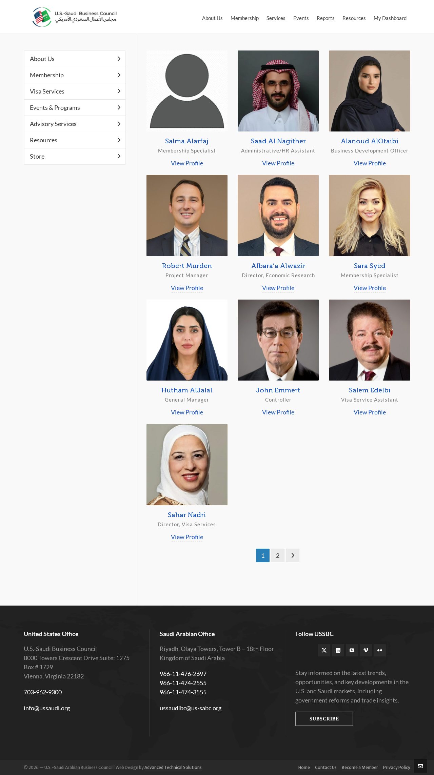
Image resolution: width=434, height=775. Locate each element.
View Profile (187, 163)
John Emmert (278, 390)
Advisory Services (53, 123)
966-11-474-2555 (183, 683)
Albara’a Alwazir (278, 265)
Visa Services (47, 91)
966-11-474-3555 (183, 692)
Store (37, 156)
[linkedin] (338, 650)
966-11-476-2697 (183, 673)
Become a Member (360, 767)
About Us (42, 58)
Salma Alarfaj (187, 141)
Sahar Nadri (187, 514)
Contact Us (326, 767)
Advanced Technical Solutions (173, 767)
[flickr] (380, 650)
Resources (43, 140)
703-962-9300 (43, 692)
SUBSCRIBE (324, 718)
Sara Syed (370, 265)
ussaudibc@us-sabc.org (190, 708)
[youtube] (352, 650)
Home (304, 767)
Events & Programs (55, 107)
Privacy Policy (396, 767)
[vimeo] (366, 650)
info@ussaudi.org (47, 708)
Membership (47, 75)
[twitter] (324, 650)
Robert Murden (187, 265)
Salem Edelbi (370, 390)
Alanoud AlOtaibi (369, 141)
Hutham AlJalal (186, 390)
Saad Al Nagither (278, 141)
